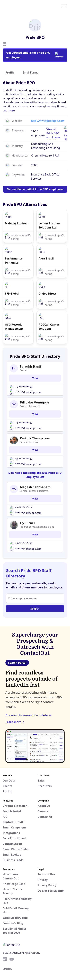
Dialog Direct (47, 293)
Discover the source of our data (26, 715)
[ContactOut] (19, 5)
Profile (9, 72)
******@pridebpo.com (28, 392)
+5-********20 (23, 543)
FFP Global (12, 293)
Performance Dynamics (13, 260)
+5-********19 (23, 507)
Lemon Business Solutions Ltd (50, 225)
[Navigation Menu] (64, 5)
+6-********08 (23, 386)
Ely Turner (27, 523)
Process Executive (30, 406)
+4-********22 (23, 422)
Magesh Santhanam (35, 487)
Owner (24, 370)
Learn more (13, 722)
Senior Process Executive (34, 490)
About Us (44, 806)
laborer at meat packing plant (37, 526)
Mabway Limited (16, 223)
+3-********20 (23, 458)
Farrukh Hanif (30, 366)
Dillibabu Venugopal (35, 402)
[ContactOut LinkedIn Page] (5, 959)
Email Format (30, 72)
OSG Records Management (14, 326)
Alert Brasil (46, 258)
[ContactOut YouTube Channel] (12, 959)
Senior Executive (29, 442)
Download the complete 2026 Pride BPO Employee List (35, 475)
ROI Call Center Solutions (49, 326)
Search (35, 608)
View (35, 378)
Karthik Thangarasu (35, 438)
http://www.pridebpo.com (48, 121)
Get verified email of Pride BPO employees (35, 189)
